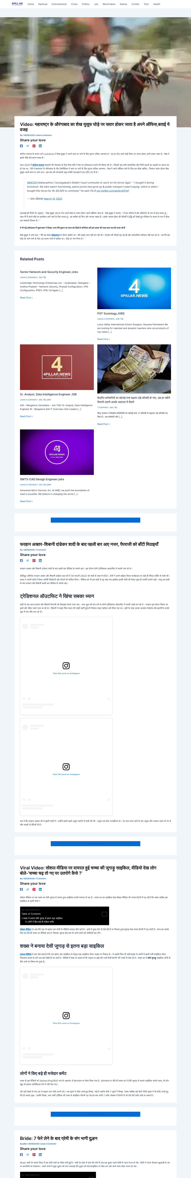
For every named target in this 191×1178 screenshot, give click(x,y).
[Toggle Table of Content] (103, 914)
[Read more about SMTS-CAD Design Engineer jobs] (57, 452)
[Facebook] (21, 145)
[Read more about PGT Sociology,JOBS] (134, 288)
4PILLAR (17, 3)
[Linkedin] (40, 145)
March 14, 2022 (53, 198)
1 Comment (102, 407)
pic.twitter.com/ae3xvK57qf (113, 190)
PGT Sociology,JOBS (111, 313)
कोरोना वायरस (38, 165)
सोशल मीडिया (25, 929)
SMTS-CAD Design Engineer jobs (42, 479)
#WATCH (32, 182)
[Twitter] (27, 145)
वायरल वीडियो (25, 954)
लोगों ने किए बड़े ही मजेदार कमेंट (41, 921)
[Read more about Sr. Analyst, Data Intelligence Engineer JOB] (57, 367)
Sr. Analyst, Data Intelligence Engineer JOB (48, 394)
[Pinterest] (34, 145)
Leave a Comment (44, 135)
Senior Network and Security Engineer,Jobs (49, 272)
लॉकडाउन (55, 235)
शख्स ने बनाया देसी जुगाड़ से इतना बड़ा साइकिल (43, 918)
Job (40, 277)
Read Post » (26, 297)
